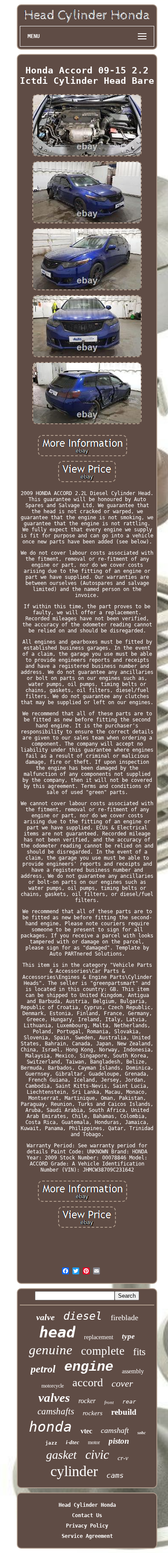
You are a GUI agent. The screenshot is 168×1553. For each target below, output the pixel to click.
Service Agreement (87, 1536)
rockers (93, 1413)
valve (45, 1317)
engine (88, 1367)
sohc (141, 1432)
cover (122, 1383)
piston (119, 1440)
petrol (43, 1369)
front (109, 1402)
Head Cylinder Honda (87, 1505)
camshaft (115, 1430)
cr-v (123, 1458)
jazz (51, 1443)
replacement (98, 1337)
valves (54, 1397)
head (57, 1332)
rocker (87, 1400)
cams (115, 1475)
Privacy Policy (87, 1526)
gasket (61, 1454)
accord (87, 1382)
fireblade (124, 1317)
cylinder (74, 1471)
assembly (133, 1371)
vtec (86, 1431)
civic (97, 1454)
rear (129, 1401)
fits (139, 1352)
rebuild (124, 1411)
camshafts (55, 1411)
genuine (50, 1349)
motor (94, 1442)
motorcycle (52, 1386)
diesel (82, 1316)
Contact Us (87, 1515)
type (128, 1336)
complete (102, 1350)
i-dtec (72, 1442)
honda (50, 1426)
